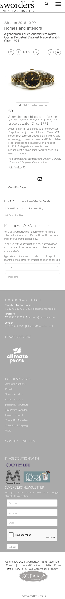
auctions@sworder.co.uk (40, 308)
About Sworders (14, 399)
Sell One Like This (13, 215)
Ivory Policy (20, 568)
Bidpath (42, 595)
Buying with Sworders (16, 409)
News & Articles (13, 394)
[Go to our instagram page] (33, 179)
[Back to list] (11, 52)
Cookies (10, 565)
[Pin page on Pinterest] (27, 179)
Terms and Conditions (30, 565)
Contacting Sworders (16, 420)
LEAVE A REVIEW (18, 337)
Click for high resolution (34, 105)
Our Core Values (38, 568)
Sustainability (36, 208)
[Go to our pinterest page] (21, 446)
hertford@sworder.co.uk (41, 317)
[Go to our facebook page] (8, 446)
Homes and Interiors (23, 28)
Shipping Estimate (13, 208)
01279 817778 (15, 308)
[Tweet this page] (20, 179)
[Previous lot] (18, 52)
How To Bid (10, 201)
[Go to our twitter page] (15, 446)
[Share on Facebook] (13, 179)
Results (9, 388)
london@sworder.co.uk (40, 326)
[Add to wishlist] (58, 52)
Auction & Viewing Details (36, 201)
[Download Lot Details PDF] (51, 52)
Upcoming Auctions (15, 383)
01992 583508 (15, 317)
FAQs (8, 430)
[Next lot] (36, 52)
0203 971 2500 (15, 326)
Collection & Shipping (16, 425)
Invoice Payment (14, 414)
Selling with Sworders (16, 404)
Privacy (54, 568)
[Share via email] (40, 179)
